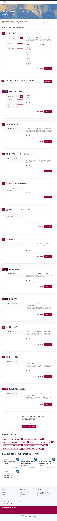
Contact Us (39, 495)
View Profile (40, 68)
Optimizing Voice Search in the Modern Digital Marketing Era (28, 463)
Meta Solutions (15, 124)
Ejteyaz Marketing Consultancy (21, 154)
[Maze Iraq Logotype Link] (6, 299)
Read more (14, 467)
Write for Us (4, 496)
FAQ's (3, 494)
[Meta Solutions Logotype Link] (6, 124)
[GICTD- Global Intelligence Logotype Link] (6, 209)
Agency (12, 239)
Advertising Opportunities (21, 510)
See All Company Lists (24, 492)
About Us (4, 492)
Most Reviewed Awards (33, 510)
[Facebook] (32, 516)
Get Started (48, 81)
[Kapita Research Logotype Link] (6, 91)
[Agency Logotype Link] (6, 239)
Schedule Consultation (29, 426)
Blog (21, 496)
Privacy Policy (5, 499)
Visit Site (48, 68)
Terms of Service (5, 501)
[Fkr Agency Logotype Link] (6, 357)
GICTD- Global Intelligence (20, 210)
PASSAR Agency (15, 269)
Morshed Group (15, 33)
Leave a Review (23, 499)
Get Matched (22, 494)
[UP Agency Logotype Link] (6, 327)
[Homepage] (4, 2)
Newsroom (22, 501)
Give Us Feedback (40, 498)
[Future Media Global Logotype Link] (6, 389)
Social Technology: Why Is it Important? (10, 462)
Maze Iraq (13, 299)
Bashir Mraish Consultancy (20, 184)
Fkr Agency (13, 357)
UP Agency (13, 327)
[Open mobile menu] (53, 2)
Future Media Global (17, 389)
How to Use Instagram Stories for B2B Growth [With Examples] (9, 475)
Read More (28, 41)
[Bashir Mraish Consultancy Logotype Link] (6, 183)
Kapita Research (15, 91)
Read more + (36, 23)
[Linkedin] (30, 516)
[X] (35, 516)
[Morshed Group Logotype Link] (6, 33)
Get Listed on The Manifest (7, 510)
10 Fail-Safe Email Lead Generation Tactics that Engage (45, 463)
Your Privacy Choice (5, 503)
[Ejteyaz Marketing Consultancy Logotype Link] (6, 154)
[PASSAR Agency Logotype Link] (6, 269)
